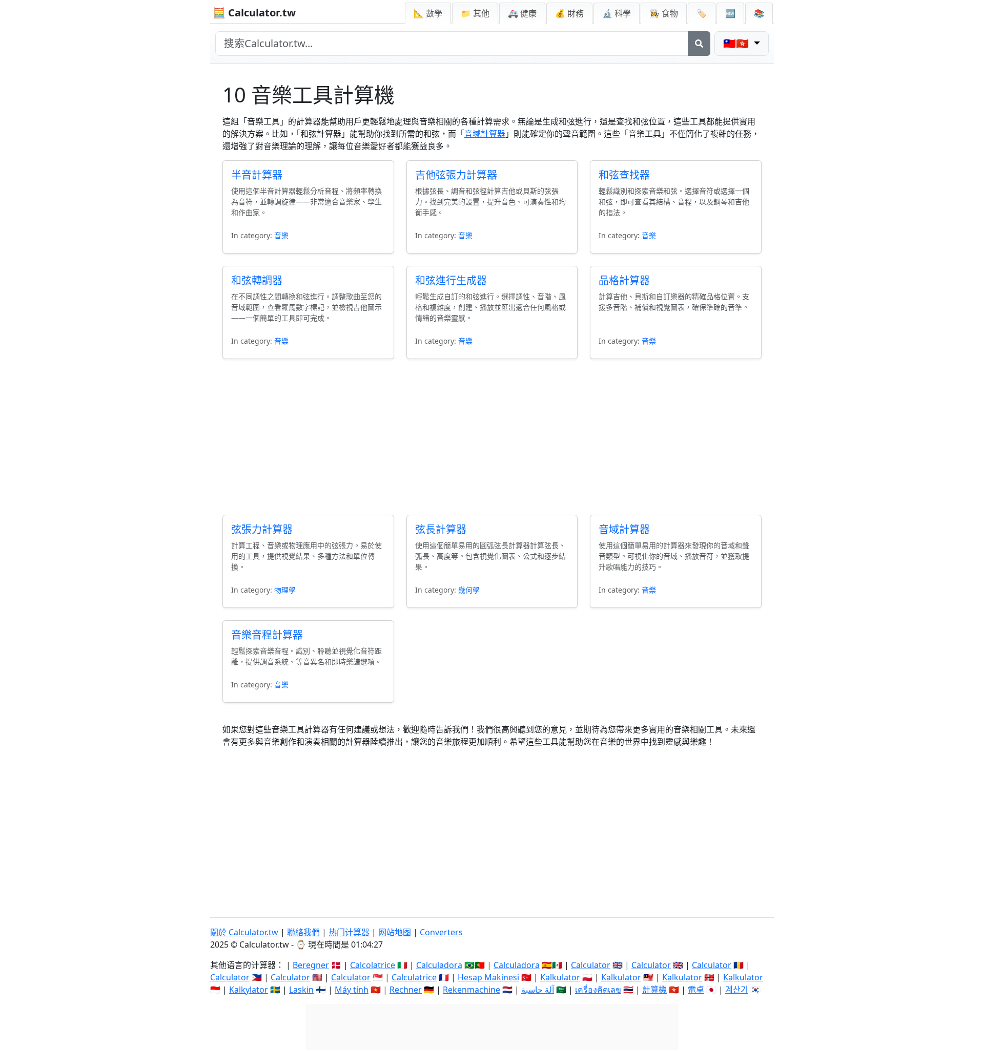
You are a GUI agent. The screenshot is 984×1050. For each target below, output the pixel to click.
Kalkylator (248, 989)
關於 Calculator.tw (244, 932)
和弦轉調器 (256, 280)
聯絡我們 (303, 932)
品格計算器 (624, 280)
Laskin (301, 989)
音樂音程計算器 (267, 635)
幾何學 (469, 590)
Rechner (405, 989)
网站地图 (394, 932)
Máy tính (351, 989)
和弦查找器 (624, 175)
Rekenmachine (471, 989)
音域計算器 (484, 133)
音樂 (281, 235)
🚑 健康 (522, 13)
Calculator (590, 965)
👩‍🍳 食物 (663, 13)
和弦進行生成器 (451, 280)
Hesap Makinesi (488, 977)
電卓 (696, 989)
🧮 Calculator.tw (254, 12)
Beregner (311, 965)
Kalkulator (560, 977)
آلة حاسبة (537, 989)
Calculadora (439, 965)
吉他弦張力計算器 (456, 175)
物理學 (285, 590)
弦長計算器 (440, 529)
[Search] (699, 43)
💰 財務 (569, 13)
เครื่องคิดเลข (598, 989)
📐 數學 (428, 13)
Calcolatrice (372, 965)
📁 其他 (475, 13)
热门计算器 (349, 932)
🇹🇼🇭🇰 (737, 43)
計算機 (654, 989)
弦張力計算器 (262, 529)
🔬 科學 (616, 13)
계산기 (736, 989)
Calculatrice (414, 977)
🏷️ (701, 13)
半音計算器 (256, 175)
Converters (441, 932)
